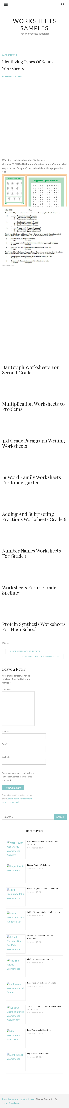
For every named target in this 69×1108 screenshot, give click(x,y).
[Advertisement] (34, 116)
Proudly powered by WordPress (18, 1099)
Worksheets (9, 55)
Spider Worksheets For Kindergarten (43, 912)
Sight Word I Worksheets (38, 1053)
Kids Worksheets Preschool (39, 1030)
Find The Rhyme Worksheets (40, 959)
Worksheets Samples (34, 24)
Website (6, 757)
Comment (7, 689)
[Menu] (5, 5)
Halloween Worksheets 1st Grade (41, 982)
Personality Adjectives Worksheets (40, 656)
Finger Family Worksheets (38, 865)
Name (5, 731)
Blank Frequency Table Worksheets (42, 888)
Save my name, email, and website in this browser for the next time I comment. (18, 776)
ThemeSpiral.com (10, 1103)
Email (5, 744)
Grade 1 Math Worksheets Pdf (25, 651)
